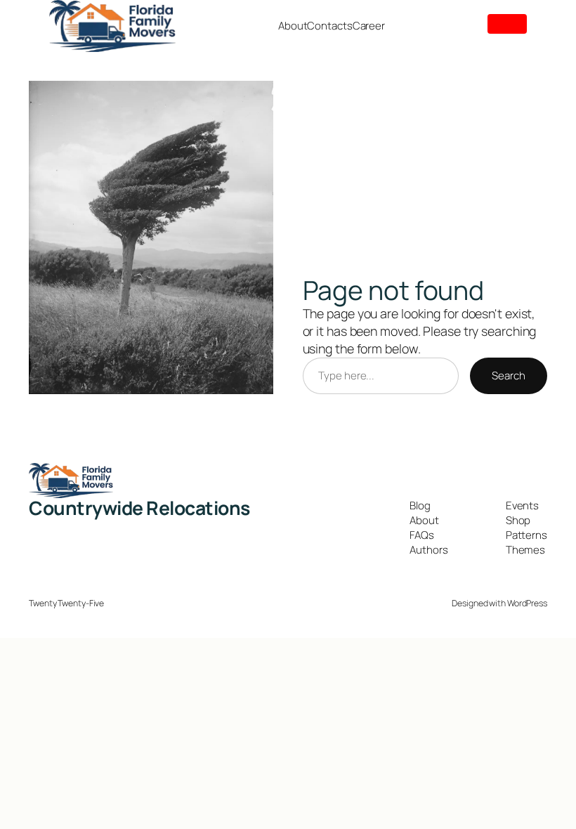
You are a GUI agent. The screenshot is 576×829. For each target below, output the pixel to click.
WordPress (527, 603)
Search (508, 375)
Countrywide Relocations (139, 508)
